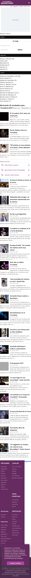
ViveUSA (14, 521)
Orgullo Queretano (4, 533)
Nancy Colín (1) (5, 91)
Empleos (14, 502)
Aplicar (20, 50)
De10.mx (14, 517)
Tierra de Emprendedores (6, 537)
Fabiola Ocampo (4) (6, 82)
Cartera (3, 475)
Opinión (3, 484)
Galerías (3, 514)
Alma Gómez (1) (5, 101)
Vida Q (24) (3, 61)
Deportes (4, 482)
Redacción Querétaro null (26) (10, 76)
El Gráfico (15, 514)
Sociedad (4, 466)
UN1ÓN (14, 523)
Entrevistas (4, 525)
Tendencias (4, 489)
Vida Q (3, 487)
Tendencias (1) (4, 65)
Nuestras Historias (3, 528)
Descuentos (15, 532)
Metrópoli (4, 478)
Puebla (14, 471)
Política (3, 473)
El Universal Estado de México (17, 477)
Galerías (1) (3, 69)
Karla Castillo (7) (5, 78)
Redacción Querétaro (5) (8, 80)
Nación (3, 471)
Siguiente (28, 461)
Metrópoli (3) (4, 63)
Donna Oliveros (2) (6, 88)
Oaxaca (14, 469)
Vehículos (15, 504)
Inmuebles (15, 499)
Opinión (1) (3, 67)
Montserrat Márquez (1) (8, 95)
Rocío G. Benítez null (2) (8, 84)
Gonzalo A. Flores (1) (7, 99)
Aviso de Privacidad (17, 558)
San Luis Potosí (16, 466)
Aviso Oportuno (16, 528)
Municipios (4, 480)
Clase (13, 519)
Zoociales (4, 541)
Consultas (15, 535)
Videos (3, 517)
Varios (14, 506)
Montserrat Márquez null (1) (9, 93)
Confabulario (16, 526)
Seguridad (4, 469)
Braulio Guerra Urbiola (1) (8, 97)
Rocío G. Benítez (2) (6, 86)
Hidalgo (14, 473)
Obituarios (15, 530)
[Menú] (29, 3)
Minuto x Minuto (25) (7, 59)
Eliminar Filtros (5, 33)
